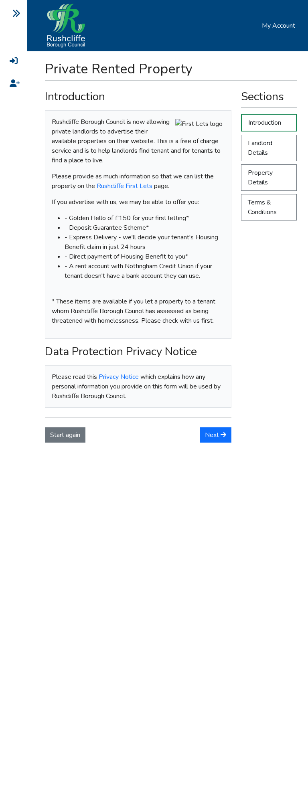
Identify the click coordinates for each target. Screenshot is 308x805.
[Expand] (10, 13)
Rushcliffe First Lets (124, 186)
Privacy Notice (119, 376)
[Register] (10, 83)
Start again (65, 435)
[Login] (10, 61)
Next (213, 435)
